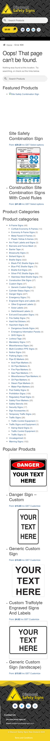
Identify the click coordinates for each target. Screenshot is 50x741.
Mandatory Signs (17, 342)
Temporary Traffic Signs (20, 414)
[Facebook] (23, 30)
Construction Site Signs (20, 280)
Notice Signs (15, 352)
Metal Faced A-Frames (22, 235)
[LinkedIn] (33, 30)
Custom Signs (15, 283)
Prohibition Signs (17, 393)
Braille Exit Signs (19, 269)
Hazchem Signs (16, 324)
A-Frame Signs (16, 225)
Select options (37, 144)
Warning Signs (16, 441)
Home (9, 45)
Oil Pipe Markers (19, 379)
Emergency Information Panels (25, 331)
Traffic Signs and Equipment (22, 424)
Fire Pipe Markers (19, 369)
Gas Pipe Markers (19, 372)
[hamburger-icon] (3, 39)
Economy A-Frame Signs (23, 232)
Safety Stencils (16, 403)
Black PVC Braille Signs (22, 263)
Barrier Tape (15, 249)
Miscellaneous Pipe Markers (24, 376)
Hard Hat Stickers (17, 321)
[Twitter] (28, 30)
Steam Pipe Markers (20, 383)
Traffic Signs (15, 417)
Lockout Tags (15, 338)
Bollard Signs (15, 256)
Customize (35, 505)
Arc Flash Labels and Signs (22, 242)
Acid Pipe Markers (20, 362)
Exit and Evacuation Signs (21, 314)
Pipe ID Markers (16, 359)
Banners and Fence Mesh (21, 245)
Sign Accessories (17, 410)
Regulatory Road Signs (20, 396)
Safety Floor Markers (19, 400)
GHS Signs (16, 335)
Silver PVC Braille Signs (22, 273)
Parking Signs (15, 355)
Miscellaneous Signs (19, 345)
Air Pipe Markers (19, 366)
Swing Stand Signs (20, 427)
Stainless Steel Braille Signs (24, 276)
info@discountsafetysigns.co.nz (22, 723)
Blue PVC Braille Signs (22, 266)
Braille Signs (15, 259)
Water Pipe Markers (20, 386)
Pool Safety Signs (17, 390)
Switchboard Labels (20, 311)
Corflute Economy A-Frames (24, 228)
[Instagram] (39, 30)
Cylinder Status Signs (19, 290)
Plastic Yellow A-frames (22, 239)
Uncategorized (16, 438)
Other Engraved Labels (22, 304)
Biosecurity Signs (17, 252)
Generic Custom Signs (22, 287)
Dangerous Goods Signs (23, 328)
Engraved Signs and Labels (22, 300)
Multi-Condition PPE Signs (21, 348)
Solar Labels (17, 307)
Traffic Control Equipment (23, 420)
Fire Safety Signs (17, 318)
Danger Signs (15, 293)
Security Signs (16, 407)
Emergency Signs (17, 297)
